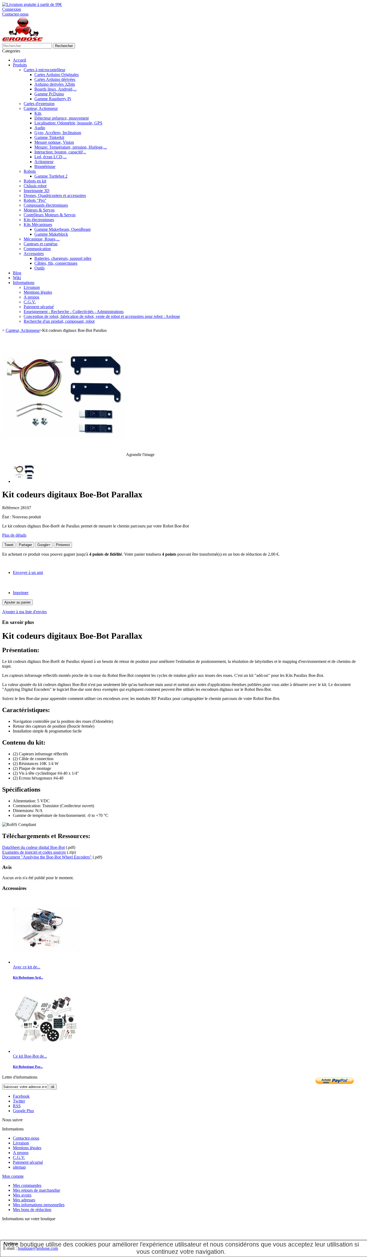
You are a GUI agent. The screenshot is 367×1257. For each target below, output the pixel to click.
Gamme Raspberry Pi (52, 98)
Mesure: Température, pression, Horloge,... (70, 147)
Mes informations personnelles (38, 1204)
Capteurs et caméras (40, 244)
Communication (37, 248)
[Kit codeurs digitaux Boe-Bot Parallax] (23, 481)
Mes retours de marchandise (36, 1190)
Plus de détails (14, 535)
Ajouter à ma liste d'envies (24, 611)
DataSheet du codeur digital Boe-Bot (33, 847)
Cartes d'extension (39, 103)
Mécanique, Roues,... (42, 239)
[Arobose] (22, 40)
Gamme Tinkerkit (49, 137)
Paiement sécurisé (39, 306)
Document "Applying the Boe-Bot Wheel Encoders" (47, 857)
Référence (11, 507)
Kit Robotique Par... (28, 1067)
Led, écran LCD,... (50, 157)
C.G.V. (30, 302)
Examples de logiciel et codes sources (34, 852)
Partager (25, 545)
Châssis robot (35, 186)
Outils (39, 268)
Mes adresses (24, 1200)
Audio (39, 127)
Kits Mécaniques (38, 224)
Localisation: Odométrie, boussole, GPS (68, 123)
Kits (37, 113)
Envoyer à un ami (28, 572)
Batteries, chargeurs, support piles (62, 258)
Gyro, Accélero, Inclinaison (57, 132)
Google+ (44, 545)
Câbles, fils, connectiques (55, 263)
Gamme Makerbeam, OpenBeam (62, 229)
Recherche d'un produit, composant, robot (59, 321)
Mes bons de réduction (32, 1209)
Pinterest (63, 545)
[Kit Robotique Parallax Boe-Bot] (46, 1051)
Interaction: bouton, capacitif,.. (60, 152)
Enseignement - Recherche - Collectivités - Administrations (74, 311)
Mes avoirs (22, 1195)
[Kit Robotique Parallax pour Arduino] (46, 962)
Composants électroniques (46, 205)
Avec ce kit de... (26, 967)
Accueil (19, 60)
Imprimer (20, 592)
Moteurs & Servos (39, 210)
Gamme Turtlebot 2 (50, 176)
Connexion (11, 9)
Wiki (17, 277)
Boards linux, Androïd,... (55, 89)
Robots (30, 171)
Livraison (32, 287)
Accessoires (34, 253)
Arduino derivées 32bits (54, 84)
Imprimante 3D (36, 190)
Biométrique (44, 166)
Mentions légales (38, 292)
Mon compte (13, 1176)
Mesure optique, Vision (54, 142)
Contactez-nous (15, 14)
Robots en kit (35, 181)
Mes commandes (27, 1185)
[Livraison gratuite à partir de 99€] (32, 4)
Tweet (8, 545)
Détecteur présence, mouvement (61, 118)
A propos (31, 297)
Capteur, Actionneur (41, 108)
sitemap (19, 1167)
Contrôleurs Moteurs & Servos (49, 215)
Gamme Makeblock (51, 234)
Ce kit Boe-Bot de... (30, 1056)
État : (7, 517)
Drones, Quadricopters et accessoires (55, 195)
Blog (17, 273)
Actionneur (43, 161)
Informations (23, 282)
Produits (20, 65)
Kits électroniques (39, 219)
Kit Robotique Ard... (28, 977)
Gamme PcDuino (49, 94)
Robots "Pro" (35, 200)
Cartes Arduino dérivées (54, 79)
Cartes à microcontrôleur (44, 69)
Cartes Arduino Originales (56, 74)
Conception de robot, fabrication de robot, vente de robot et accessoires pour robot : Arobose (102, 316)
